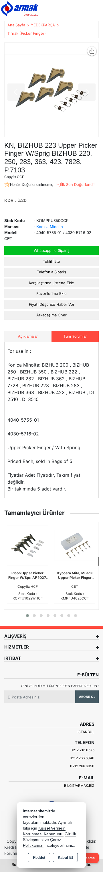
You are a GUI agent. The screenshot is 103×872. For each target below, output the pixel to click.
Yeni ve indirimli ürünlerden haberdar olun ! (60, 686)
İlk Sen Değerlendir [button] (78, 184)
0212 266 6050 (82, 766)
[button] (27, 615)
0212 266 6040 (82, 758)
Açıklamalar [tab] (28, 336)
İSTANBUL (86, 732)
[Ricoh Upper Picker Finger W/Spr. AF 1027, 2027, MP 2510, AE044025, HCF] (27, 545)
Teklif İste (51, 261)
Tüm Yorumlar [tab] (75, 336)
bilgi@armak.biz (79, 785)
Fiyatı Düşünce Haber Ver (51, 304)
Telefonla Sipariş (51, 272)
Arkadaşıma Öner (51, 315)
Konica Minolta (49, 226)
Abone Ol (87, 697)
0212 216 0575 (82, 750)
